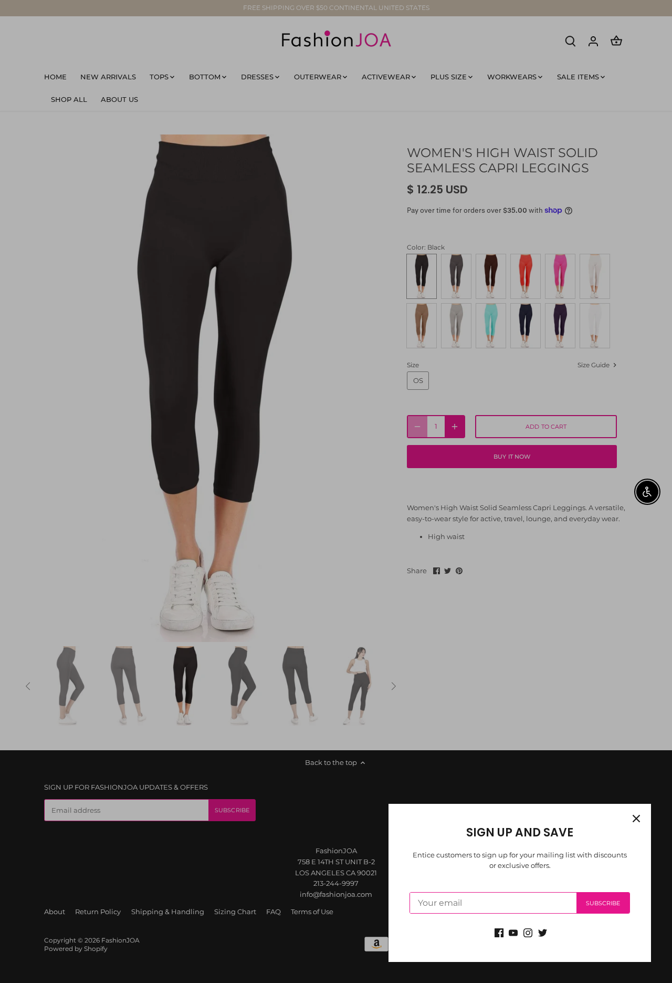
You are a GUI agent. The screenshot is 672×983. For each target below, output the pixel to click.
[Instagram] (527, 932)
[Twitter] (542, 932)
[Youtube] (513, 932)
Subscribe (603, 903)
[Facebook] (499, 932)
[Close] (636, 818)
